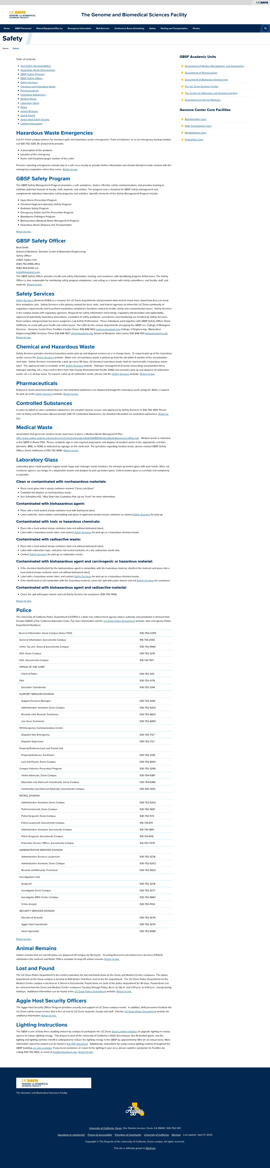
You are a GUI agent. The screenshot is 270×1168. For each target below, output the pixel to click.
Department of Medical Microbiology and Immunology (214, 66)
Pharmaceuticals (29, 90)
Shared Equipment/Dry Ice (49, 28)
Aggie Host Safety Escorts (34, 119)
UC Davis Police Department (119, 621)
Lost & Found (27, 115)
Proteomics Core (194, 139)
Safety (152, 28)
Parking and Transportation (174, 28)
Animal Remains (29, 111)
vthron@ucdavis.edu (82, 333)
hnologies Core (203, 126)
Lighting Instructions (31, 123)
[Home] (41, 14)
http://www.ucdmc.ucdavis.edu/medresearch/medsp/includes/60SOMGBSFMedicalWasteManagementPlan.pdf (77, 438)
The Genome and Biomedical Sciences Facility (134, 14)
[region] (94, 783)
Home (7, 28)
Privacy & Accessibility (100, 1135)
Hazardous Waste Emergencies (37, 70)
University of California (156, 1135)
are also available (42, 1048)
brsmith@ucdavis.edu (28, 272)
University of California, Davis (105, 1128)
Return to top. (70, 169)
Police (23, 107)
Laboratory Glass (29, 103)
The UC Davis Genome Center (201, 86)
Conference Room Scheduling (129, 28)
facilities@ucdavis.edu (65, 1052)
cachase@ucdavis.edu (108, 329)
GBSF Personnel (23, 28)
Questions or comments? (71, 1135)
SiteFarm (150, 1148)
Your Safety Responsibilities (35, 66)
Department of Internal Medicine (203, 100)
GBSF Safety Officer (31, 78)
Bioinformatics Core (196, 119)
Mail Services (102, 28)
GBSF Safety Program (32, 74)
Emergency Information (79, 28)
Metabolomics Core (195, 132)
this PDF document (77, 1044)
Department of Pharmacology (201, 73)
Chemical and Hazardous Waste (38, 86)
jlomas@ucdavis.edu (156, 333)
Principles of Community (128, 1135)
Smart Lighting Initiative (124, 1031)
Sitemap (176, 1135)
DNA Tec (190, 126)
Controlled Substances (33, 95)
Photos (196, 28)
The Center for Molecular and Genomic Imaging (211, 93)
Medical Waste (28, 99)
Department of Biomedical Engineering (206, 79)
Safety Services (29, 82)
